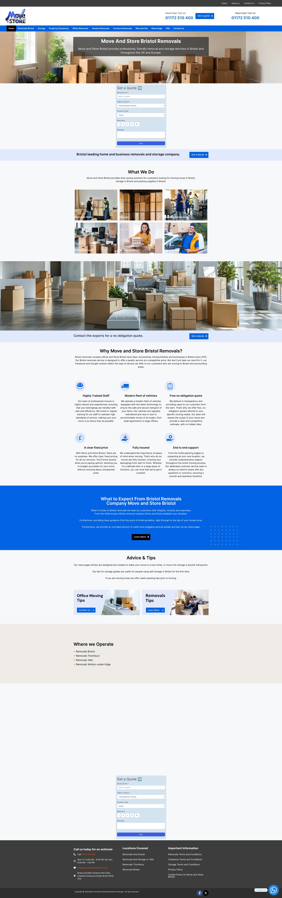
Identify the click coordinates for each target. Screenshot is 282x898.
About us (236, 3)
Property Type (122, 111)
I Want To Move (123, 102)
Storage (41, 28)
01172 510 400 (179, 17)
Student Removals (100, 28)
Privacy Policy (265, 3)
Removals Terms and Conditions (185, 854)
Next (141, 143)
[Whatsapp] (273, 890)
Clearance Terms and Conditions (185, 859)
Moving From (123, 92)
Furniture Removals (122, 28)
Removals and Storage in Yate (138, 859)
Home (224, 3)
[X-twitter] (206, 893)
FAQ (168, 28)
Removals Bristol (26, 28)
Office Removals (80, 28)
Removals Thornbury (133, 864)
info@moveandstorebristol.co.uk (92, 868)
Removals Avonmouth (133, 854)
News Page (156, 28)
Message (120, 130)
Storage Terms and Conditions (184, 864)
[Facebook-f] (199, 893)
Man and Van (142, 28)
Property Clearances (59, 28)
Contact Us (249, 3)
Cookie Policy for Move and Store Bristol (185, 875)
